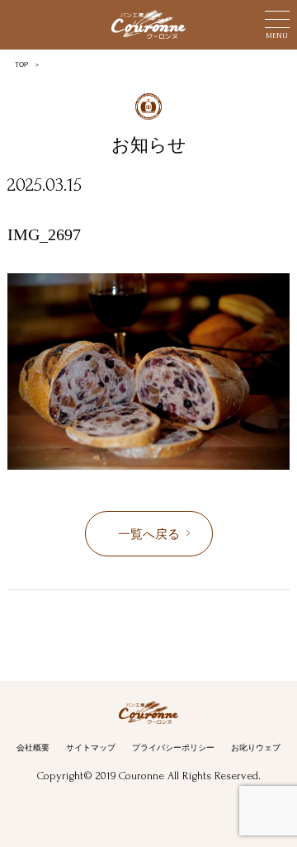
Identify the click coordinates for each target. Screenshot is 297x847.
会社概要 (33, 747)
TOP (21, 65)
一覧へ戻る (149, 534)
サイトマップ (91, 747)
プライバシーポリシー (173, 747)
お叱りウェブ (255, 747)
